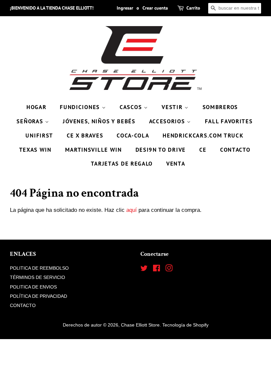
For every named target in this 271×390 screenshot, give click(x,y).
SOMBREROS (220, 107)
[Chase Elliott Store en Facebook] (156, 269)
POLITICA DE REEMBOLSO (39, 268)
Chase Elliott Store (140, 325)
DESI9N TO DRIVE (161, 149)
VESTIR (173, 107)
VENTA (175, 163)
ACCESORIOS (168, 121)
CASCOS (132, 107)
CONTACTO (235, 149)
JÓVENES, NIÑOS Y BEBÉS (99, 121)
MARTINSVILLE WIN (93, 149)
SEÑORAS (31, 121)
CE (203, 149)
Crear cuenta (155, 8)
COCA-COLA (133, 135)
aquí (131, 210)
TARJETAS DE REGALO (122, 163)
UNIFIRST (39, 135)
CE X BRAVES (85, 135)
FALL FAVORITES (229, 121)
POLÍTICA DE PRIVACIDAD (38, 296)
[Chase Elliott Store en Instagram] (169, 269)
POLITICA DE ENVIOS (33, 287)
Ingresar (125, 8)
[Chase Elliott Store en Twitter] (144, 269)
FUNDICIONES (80, 107)
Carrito (193, 8)
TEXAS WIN (35, 149)
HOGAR (36, 107)
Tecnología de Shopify (185, 325)
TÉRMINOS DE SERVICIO (37, 277)
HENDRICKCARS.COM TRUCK (203, 135)
